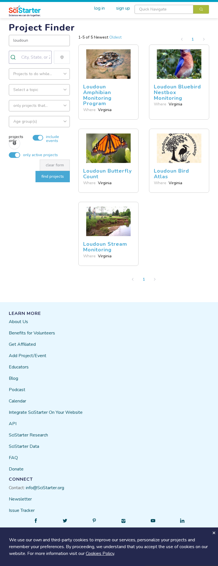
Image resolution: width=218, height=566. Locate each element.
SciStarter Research (28, 435)
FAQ (13, 458)
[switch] (39, 135)
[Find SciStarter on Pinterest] (94, 520)
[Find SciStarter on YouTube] (153, 520)
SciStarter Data (24, 446)
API (12, 424)
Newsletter (20, 499)
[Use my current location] (62, 57)
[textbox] (164, 9)
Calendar (17, 401)
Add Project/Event (27, 356)
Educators (19, 367)
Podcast (17, 390)
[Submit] (15, 57)
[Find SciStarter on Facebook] (35, 520)
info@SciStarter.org (45, 488)
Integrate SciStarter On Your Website (46, 412)
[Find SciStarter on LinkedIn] (182, 520)
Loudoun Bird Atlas (171, 174)
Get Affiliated (22, 344)
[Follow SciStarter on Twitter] (65, 520)
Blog (13, 378)
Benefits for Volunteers (32, 333)
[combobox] (172, 9)
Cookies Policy (100, 553)
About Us (18, 322)
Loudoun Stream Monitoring (105, 247)
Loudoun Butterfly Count (107, 174)
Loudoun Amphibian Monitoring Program (97, 95)
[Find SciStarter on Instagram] (123, 520)
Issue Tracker (22, 510)
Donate (16, 469)
